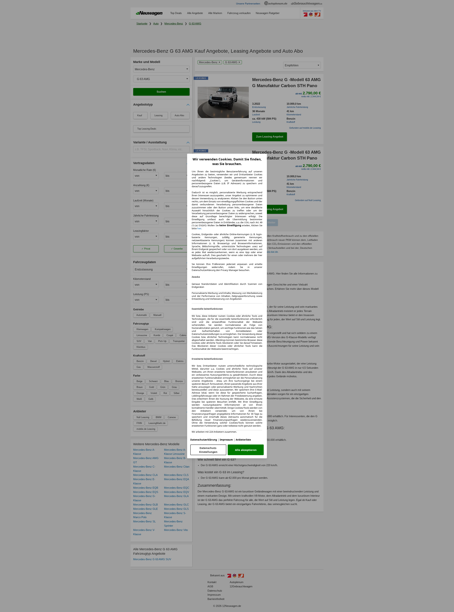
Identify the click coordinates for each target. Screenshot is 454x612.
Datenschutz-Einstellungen (208, 450)
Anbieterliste (243, 439)
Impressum (226, 439)
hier (199, 228)
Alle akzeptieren (246, 450)
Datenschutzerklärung (203, 439)
